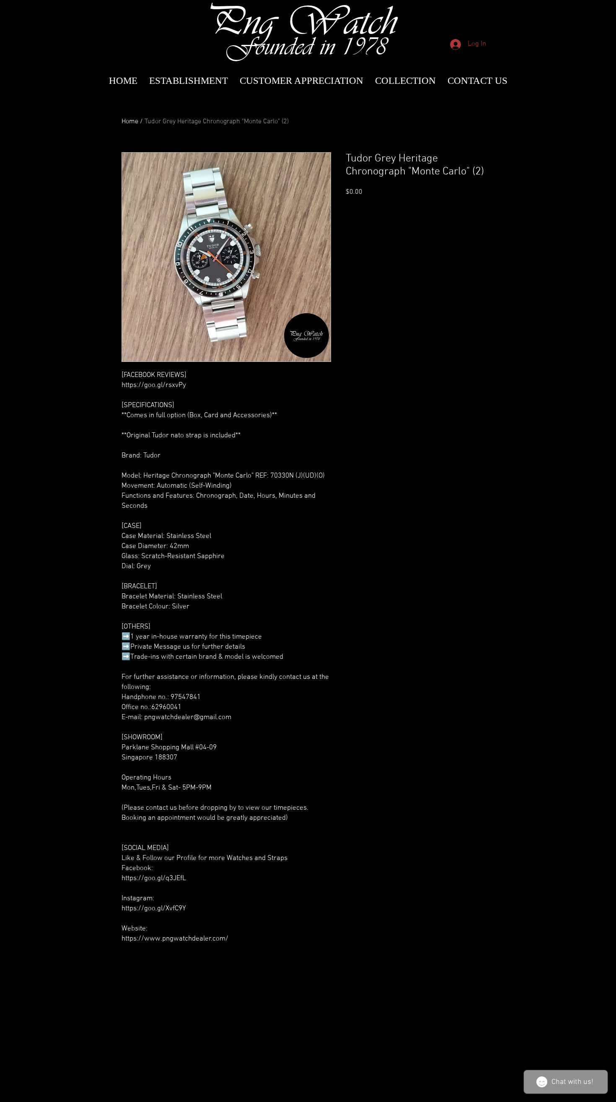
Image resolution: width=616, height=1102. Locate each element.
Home (130, 121)
